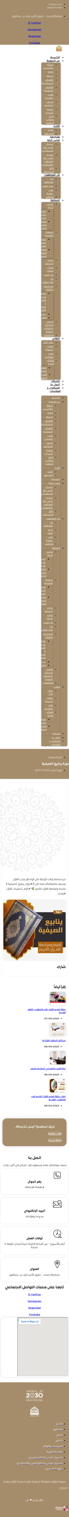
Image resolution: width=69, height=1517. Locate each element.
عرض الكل (48, 342)
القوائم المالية (50, 362)
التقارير (56, 338)
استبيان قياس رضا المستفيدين (47, 147)
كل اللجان (48, 275)
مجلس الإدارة (49, 206)
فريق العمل (47, 186)
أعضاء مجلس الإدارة (42, 215)
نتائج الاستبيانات (48, 170)
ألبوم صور (49, 133)
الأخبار (56, 126)
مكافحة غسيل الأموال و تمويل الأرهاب (42, 302)
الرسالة (50, 76)
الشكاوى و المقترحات (54, 389)
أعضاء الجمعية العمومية (42, 243)
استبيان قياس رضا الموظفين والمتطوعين (47, 160)
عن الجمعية (53, 61)
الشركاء (55, 381)
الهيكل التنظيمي (48, 104)
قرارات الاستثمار (49, 262)
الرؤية (50, 72)
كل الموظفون (52, 175)
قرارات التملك (50, 269)
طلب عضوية (50, 192)
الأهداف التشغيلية (48, 89)
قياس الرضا (53, 140)
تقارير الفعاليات (49, 356)
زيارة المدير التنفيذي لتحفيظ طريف (48, 1068)
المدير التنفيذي (49, 96)
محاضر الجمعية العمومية (42, 253)
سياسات (42, 314)
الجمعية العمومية (49, 234)
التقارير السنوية (49, 348)
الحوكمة (55, 200)
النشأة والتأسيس (48, 66)
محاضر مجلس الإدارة (43, 225)
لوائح (44, 317)
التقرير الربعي (44, 376)
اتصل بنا (55, 384)
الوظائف (50, 197)
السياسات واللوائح (48, 288)
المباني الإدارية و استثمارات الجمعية (48, 326)
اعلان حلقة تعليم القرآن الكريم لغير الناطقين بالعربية (48, 1098)
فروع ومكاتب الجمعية (50, 120)
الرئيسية (55, 57)
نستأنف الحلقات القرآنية (54, 1040)
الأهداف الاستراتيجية (47, 82)
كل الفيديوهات (47, 281)
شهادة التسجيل (49, 111)
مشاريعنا (55, 137)
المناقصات (49, 335)
